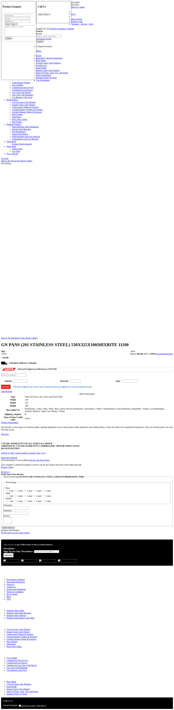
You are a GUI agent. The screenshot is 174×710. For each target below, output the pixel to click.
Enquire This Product (10, 530)
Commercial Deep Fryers (17, 660)
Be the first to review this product (15, 533)
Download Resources (16, 582)
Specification (6, 391)
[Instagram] (15, 701)
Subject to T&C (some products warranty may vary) (23, 453)
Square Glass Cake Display (18, 632)
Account (4, 158)
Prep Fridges (12, 641)
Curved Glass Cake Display (18, 629)
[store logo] (60, 29)
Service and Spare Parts (39, 460)
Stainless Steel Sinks (15, 610)
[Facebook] (19, 701)
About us (10, 584)
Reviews (5, 472)
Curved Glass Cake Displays (19, 684)
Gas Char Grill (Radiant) (17, 668)
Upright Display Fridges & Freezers (22, 637)
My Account (12, 594)
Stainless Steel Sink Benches (19, 613)
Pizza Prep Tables (14, 646)
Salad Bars (11, 644)
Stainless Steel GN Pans (17, 694)
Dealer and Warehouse (16, 589)
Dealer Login (77, 21)
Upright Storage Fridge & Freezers (21, 639)
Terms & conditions (15, 592)
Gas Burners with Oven (17, 670)
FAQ (73, 14)
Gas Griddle (12, 658)
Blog (9, 597)
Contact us (11, 587)
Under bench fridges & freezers (20, 634)
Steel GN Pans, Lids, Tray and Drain (22, 691)
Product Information (9, 422)
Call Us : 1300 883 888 (18, 567)
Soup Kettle (12, 686)
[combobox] (48, 36)
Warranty (5, 434)
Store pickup (76, 19)
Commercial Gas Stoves (17, 663)
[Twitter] (22, 701)
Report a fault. (7, 467)
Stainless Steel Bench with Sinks (21, 618)
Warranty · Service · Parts (82, 24)
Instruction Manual (9, 458)
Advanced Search (43, 39)
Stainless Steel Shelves (16, 615)
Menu (38, 51)
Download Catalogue (16, 579)
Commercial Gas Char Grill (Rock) (22, 665)
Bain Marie (11, 682)
